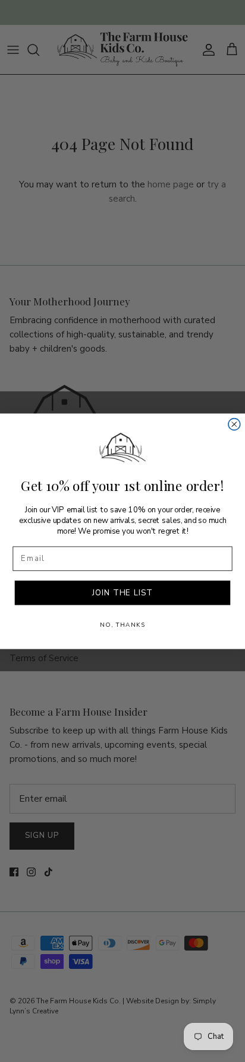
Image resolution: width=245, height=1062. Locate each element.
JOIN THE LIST (122, 592)
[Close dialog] (234, 424)
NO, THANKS (123, 624)
